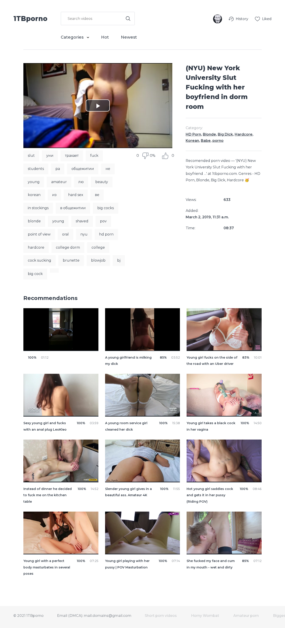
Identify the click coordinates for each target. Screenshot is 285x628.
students (36, 169)
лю (81, 182)
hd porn (106, 234)
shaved (82, 221)
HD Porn (193, 134)
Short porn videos (161, 616)
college (98, 247)
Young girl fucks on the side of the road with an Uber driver (212, 360)
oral (65, 234)
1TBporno (30, 18)
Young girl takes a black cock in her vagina (211, 426)
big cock (35, 274)
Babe (206, 140)
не (108, 169)
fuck (94, 155)
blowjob (98, 260)
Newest (129, 37)
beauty (101, 182)
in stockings (38, 208)
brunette (71, 260)
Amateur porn (246, 616)
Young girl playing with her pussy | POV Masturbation (127, 564)
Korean (192, 140)
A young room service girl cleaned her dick (126, 426)
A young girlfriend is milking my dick (128, 360)
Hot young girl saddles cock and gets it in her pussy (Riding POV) (210, 495)
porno (218, 140)
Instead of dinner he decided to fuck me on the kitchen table (47, 495)
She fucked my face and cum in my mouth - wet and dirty (211, 564)
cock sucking (39, 260)
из (54, 195)
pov (103, 221)
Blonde (209, 134)
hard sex (75, 195)
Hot (105, 37)
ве (97, 195)
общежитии (82, 169)
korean (34, 195)
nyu (84, 234)
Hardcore (243, 134)
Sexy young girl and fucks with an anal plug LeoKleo (45, 426)
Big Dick (225, 134)
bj (118, 260)
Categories (73, 37)
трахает (72, 155)
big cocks (105, 208)
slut (31, 155)
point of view (39, 234)
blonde (34, 221)
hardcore (36, 247)
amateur (59, 182)
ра (57, 169)
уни (49, 155)
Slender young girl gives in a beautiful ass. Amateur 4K (128, 492)
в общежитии (73, 208)
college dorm (68, 247)
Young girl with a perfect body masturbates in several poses (46, 567)
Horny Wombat (205, 616)
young (34, 182)
